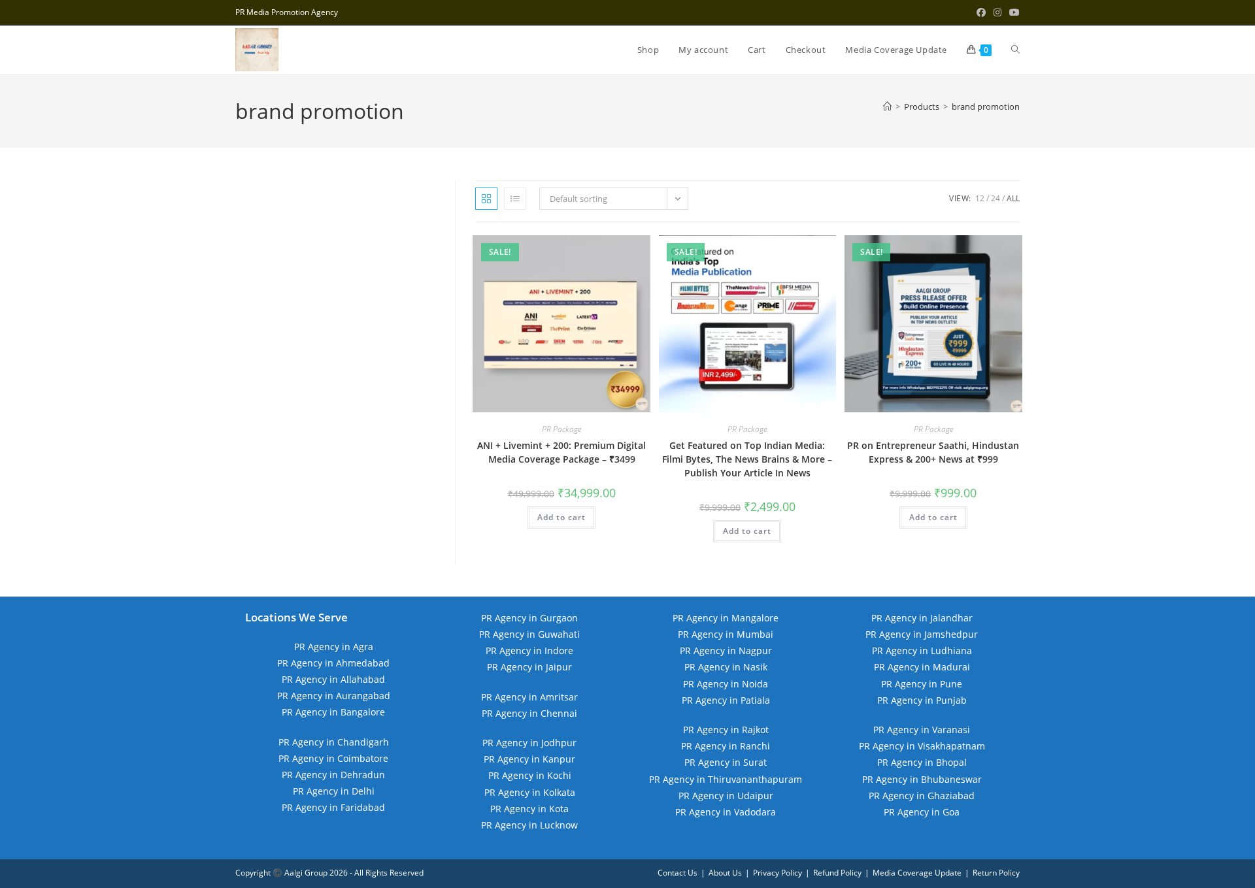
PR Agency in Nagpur (726, 650)
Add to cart (561, 517)
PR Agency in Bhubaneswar (922, 779)
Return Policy (996, 872)
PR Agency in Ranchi (725, 746)
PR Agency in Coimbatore (333, 758)
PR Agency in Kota (529, 808)
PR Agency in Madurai (922, 667)
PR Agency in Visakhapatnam (922, 746)
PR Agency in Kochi (529, 775)
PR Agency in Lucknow (529, 825)
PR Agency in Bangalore (333, 712)
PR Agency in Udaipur (725, 795)
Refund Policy (837, 872)
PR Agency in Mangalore (725, 618)
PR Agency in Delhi (334, 791)
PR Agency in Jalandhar (922, 618)
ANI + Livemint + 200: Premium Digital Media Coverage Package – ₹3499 (561, 452)
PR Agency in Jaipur (529, 667)
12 (979, 198)
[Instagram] (997, 12)
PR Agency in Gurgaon (529, 618)
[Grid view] (486, 199)
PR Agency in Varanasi (921, 729)
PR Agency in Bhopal (922, 762)
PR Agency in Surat (725, 762)
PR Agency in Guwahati (529, 634)
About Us (725, 872)
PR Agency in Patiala (726, 700)
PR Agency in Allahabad (333, 679)
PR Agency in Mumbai (725, 634)
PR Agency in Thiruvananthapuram (725, 779)
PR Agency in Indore (529, 650)
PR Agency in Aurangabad (333, 695)
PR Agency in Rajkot (726, 729)
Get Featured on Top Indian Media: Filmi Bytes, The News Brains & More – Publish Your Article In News (747, 459)
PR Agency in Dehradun (333, 774)
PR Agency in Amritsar (529, 697)
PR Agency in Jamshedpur (921, 634)
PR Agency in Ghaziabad (922, 795)
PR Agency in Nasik (725, 667)
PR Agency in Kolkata (529, 792)
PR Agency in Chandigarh (333, 742)
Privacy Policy (777, 872)
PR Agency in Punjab (922, 700)
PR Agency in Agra (333, 646)
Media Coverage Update (917, 872)
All (1013, 198)
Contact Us (677, 872)
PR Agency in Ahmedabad (333, 663)
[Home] (887, 106)
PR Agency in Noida (725, 684)
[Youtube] (1012, 12)
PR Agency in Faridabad (333, 807)
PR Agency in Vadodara (725, 812)
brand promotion (986, 106)
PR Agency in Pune (921, 684)
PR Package (561, 429)
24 (995, 198)
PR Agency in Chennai (529, 713)
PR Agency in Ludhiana (922, 650)
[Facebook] (981, 12)
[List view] (515, 199)
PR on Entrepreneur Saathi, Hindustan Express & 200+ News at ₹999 (933, 452)
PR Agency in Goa (922, 812)
